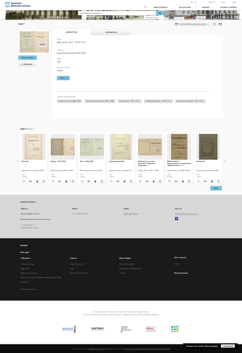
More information (211, 346)
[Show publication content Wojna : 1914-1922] (66, 181)
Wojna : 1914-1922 (58, 161)
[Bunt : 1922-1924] (92, 147)
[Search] (160, 13)
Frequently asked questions (130, 268)
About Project (161, 7)
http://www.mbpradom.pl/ (185, 214)
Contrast (211, 2)
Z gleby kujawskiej (116, 161)
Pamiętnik (200, 161)
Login (234, 2)
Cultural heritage (27, 264)
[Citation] (220, 24)
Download (27, 64)
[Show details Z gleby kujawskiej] (130, 181)
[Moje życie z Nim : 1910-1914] (34, 42)
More (216, 188)
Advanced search (152, 17)
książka (60, 70)
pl (196, 2)
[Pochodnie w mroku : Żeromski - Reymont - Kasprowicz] (150, 147)
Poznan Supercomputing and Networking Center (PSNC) (147, 349)
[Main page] (145, 7)
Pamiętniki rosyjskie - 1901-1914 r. (190, 101)
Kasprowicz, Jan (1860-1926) (69, 101)
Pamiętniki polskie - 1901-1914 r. (158, 101)
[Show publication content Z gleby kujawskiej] (124, 181)
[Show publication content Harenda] (37, 181)
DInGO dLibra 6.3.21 (97, 349)
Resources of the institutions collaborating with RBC (41, 277)
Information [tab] (111, 32)
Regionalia (25, 268)
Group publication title (79, 273)
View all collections (28, 289)
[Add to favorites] (214, 24)
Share (223, 2)
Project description (126, 264)
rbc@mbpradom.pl (131, 214)
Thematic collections (29, 273)
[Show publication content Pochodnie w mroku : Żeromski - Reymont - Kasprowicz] (153, 181)
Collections (185, 7)
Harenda (25, 161)
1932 (59, 62)
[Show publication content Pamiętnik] (211, 181)
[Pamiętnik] (208, 147)
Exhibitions (25, 282)
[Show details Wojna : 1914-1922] (72, 181)
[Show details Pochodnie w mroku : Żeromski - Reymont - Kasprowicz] (160, 181)
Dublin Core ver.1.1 (77, 264)
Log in (176, 264)
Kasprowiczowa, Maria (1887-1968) (71, 53)
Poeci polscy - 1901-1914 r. (129, 101)
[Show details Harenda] (43, 181)
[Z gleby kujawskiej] (121, 147)
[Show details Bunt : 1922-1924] (101, 181)
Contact (122, 273)
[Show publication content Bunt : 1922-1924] (95, 181)
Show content (27, 57)
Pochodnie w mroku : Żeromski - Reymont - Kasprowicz (147, 163)
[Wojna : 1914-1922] (63, 147)
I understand (228, 346)
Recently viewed (228, 7)
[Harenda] (34, 147)
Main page (24, 252)
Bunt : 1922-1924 (87, 161)
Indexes (206, 7)
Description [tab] (71, 32)
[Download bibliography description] (30, 181)
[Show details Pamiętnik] (218, 181)
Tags (72, 268)
